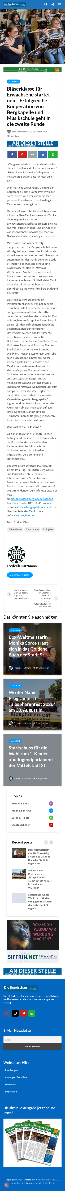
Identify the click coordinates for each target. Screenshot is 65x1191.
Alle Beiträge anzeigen (20, 575)
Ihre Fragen (11, 1070)
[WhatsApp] (31, 1013)
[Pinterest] (23, 1013)
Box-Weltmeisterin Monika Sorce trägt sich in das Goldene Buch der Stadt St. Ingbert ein (39, 856)
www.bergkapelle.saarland (35, 507)
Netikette (10, 1084)
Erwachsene (32, 529)
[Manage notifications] (6, 1185)
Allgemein (13, 81)
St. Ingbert (48, 529)
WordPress (49, 1183)
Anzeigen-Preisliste (16, 1077)
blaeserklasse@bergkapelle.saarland (32, 499)
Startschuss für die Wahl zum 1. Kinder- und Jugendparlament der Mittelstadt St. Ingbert (40, 901)
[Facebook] (6, 1013)
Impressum (11, 1091)
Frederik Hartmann (21, 131)
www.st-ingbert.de (22, 515)
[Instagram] (15, 1013)
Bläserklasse (15, 529)
